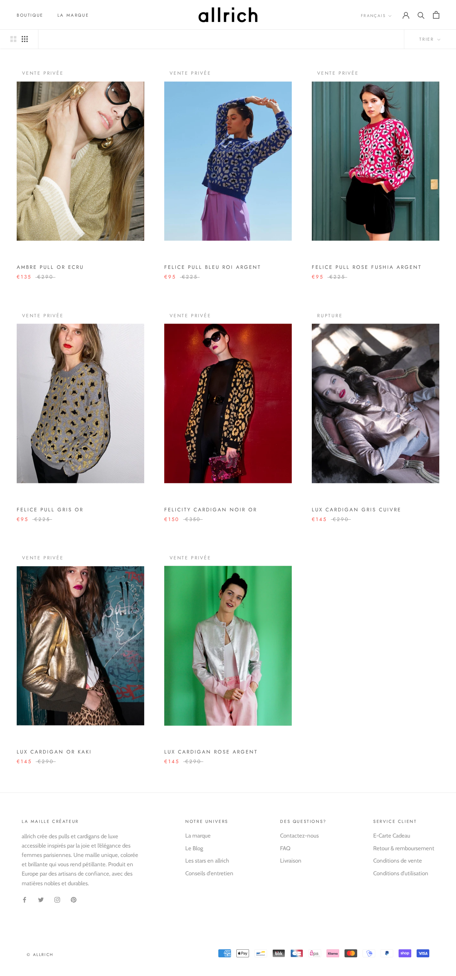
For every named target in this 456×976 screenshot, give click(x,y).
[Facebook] (24, 899)
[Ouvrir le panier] (436, 15)
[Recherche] (421, 14)
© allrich (40, 955)
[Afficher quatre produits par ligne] (25, 39)
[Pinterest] (73, 899)
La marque (73, 15)
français (373, 16)
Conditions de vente (397, 860)
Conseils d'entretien (209, 873)
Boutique (30, 15)
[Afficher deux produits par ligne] (13, 39)
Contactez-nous (299, 835)
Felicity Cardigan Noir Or (210, 509)
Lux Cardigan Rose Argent (211, 752)
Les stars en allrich (207, 860)
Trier (427, 39)
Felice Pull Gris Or (50, 509)
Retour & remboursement (403, 848)
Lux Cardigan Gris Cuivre (356, 509)
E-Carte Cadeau (391, 835)
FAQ (285, 848)
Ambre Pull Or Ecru (50, 267)
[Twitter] (41, 899)
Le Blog (194, 848)
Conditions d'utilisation (400, 873)
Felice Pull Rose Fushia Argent (367, 267)
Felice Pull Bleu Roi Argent (212, 267)
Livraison (290, 860)
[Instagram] (57, 899)
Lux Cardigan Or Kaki (54, 752)
